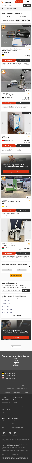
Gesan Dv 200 (6, 300)
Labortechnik (7, 270)
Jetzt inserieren (16, 172)
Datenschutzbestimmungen (8, 458)
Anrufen (24, 60)
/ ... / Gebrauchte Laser (9, 8)
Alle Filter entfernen (9, 20)
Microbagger (21, 385)
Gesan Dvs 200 (6, 303)
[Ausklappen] (16, 66)
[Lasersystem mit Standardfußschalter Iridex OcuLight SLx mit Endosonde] (16, 36)
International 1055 (7, 312)
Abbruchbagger (17, 392)
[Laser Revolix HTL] (16, 123)
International (5, 306)
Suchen (28, 5)
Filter (9, 16)
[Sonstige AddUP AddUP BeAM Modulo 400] (16, 187)
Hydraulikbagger (11, 388)
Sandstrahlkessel (11, 385)
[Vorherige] (2, 36)
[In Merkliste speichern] (29, 49)
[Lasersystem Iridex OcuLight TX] (16, 80)
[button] (30, 1)
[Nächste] (29, 36)
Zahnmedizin (22, 270)
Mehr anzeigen (16, 315)
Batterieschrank (21, 388)
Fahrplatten (26, 392)
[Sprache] (28, 1)
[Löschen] (25, 20)
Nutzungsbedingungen (21, 458)
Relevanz (23, 16)
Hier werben (16, 347)
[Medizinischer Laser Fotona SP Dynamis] (16, 230)
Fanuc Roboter (6, 392)
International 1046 (7, 309)
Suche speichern (16, 275)
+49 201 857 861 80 (10, 373)
